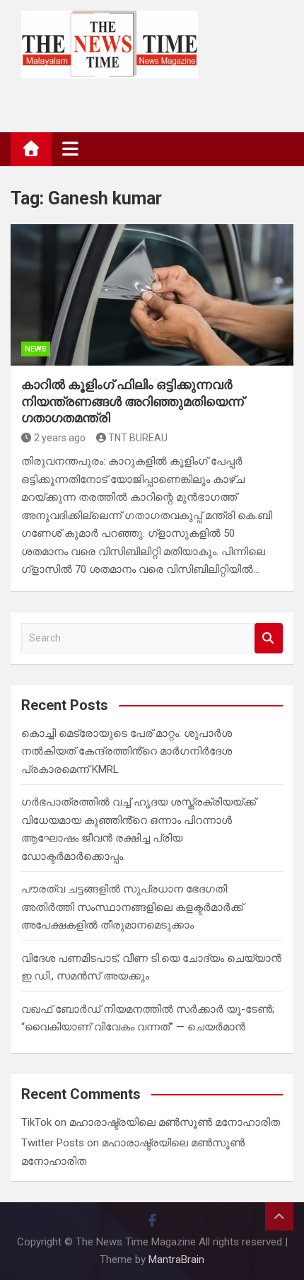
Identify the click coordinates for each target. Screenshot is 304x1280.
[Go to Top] (279, 1216)
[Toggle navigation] (70, 148)
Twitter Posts (52, 1142)
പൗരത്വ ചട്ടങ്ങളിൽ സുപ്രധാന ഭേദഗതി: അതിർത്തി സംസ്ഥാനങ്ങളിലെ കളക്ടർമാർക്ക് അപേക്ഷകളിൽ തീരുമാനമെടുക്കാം (132, 907)
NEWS (36, 349)
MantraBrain (176, 1259)
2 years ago (60, 437)
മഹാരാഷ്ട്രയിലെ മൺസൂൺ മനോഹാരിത (174, 1122)
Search (269, 638)
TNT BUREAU (138, 437)
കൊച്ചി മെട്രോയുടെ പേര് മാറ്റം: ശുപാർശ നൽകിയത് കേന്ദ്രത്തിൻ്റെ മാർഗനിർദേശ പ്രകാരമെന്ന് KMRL (126, 751)
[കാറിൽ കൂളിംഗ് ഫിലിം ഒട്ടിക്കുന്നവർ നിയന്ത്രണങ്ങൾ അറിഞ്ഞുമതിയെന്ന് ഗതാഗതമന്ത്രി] (152, 295)
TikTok (36, 1122)
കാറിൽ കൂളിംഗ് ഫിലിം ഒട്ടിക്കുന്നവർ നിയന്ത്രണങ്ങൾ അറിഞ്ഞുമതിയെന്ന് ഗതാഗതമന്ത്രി (132, 401)
